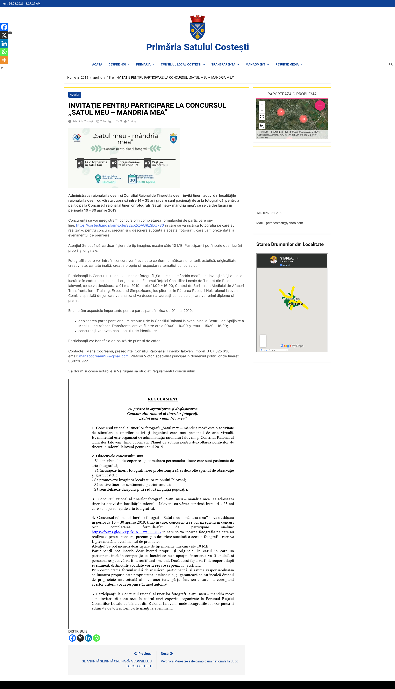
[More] (4, 60)
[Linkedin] (88, 638)
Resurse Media (287, 64)
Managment (255, 64)
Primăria (143, 64)
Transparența (223, 64)
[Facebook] (72, 638)
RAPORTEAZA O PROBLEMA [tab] (292, 94)
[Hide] (1, 68)
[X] (80, 638)
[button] (303, 119)
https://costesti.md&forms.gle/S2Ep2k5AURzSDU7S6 (120, 225)
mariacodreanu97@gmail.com (104, 356)
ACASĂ (97, 64)
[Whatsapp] (96, 638)
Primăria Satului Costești (197, 47)
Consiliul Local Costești (181, 64)
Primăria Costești (83, 121)
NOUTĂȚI (75, 94)
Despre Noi (117, 64)
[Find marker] (262, 126)
